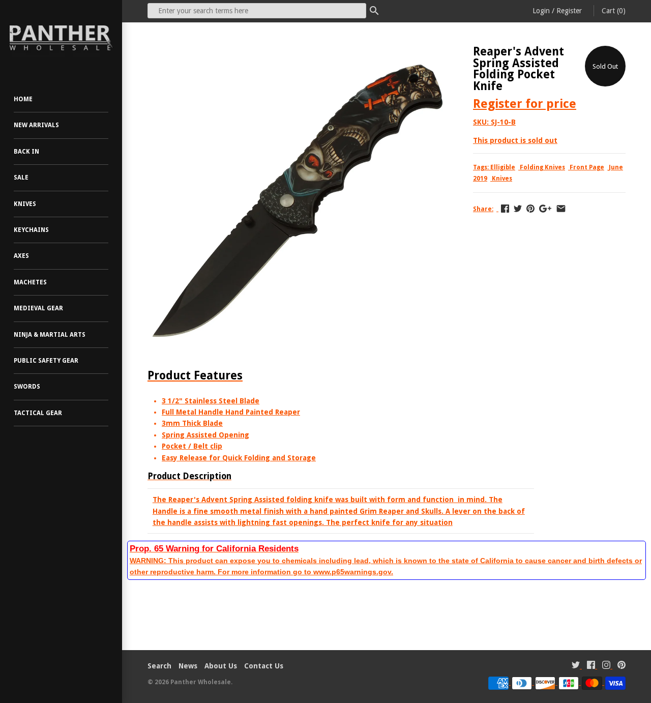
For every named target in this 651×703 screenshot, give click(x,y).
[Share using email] (561, 208)
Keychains (31, 229)
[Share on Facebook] (505, 208)
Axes (21, 255)
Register (569, 11)
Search (159, 666)
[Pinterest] (621, 666)
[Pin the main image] (530, 208)
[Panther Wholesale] (61, 38)
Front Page (587, 167)
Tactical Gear (38, 413)
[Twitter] (576, 666)
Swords (27, 386)
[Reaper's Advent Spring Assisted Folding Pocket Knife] (297, 51)
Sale (21, 177)
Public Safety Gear (46, 360)
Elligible (502, 167)
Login (541, 11)
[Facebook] (591, 666)
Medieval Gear (38, 308)
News (188, 666)
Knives (25, 204)
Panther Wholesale (200, 682)
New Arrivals (36, 125)
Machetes (30, 282)
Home (23, 99)
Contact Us (263, 666)
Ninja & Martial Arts (49, 334)
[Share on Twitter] (518, 208)
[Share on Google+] (545, 208)
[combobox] (256, 10)
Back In (26, 151)
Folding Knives (542, 167)
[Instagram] (606, 666)
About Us (220, 666)
